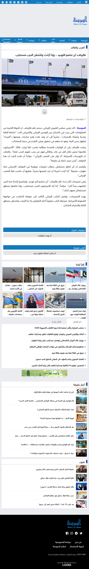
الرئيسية (84, 40)
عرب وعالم (53, 40)
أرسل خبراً (49, 1)
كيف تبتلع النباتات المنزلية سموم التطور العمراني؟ (55, 409)
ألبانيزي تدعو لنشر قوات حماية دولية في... (34, 312)
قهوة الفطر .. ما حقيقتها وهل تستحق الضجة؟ (57, 418)
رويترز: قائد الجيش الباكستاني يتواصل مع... (76, 286)
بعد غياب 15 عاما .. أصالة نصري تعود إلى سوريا (56, 504)
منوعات (32, 40)
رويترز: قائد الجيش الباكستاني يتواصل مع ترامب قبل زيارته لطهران (57, 340)
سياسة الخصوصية (63, 542)
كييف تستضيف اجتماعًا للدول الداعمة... (55, 312)
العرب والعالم (78, 47)
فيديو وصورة (19, 40)
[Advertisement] (31, 21)
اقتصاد (62, 40)
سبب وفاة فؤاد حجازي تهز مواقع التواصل (58, 495)
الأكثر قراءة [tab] (56, 321)
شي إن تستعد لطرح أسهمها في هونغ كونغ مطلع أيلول (54, 391)
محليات (74, 40)
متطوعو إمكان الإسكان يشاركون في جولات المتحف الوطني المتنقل (57, 346)
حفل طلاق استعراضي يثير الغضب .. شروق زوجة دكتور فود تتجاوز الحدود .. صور (44, 435)
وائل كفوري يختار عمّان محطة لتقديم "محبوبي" (57, 486)
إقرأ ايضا (80, 264)
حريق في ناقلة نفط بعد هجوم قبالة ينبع (55, 286)
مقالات (44, 40)
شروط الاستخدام (77, 546)
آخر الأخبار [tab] (77, 321)
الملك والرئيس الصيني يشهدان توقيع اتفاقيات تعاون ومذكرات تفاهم (56, 333)
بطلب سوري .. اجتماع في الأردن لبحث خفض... (13, 288)
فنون (82, 461)
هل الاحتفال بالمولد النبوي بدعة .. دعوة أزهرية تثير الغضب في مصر (49, 426)
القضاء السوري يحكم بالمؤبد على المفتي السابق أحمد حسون (60, 359)
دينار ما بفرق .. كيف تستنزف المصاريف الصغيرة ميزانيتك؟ (52, 453)
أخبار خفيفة (79, 384)
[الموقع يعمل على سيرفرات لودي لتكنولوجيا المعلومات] (67, 564)
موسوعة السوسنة (6, 40)
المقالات (70, 1)
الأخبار (79, 1)
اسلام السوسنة (59, 546)
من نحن (38, 1)
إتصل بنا (59, 1)
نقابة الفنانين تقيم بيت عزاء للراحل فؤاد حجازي (57, 477)
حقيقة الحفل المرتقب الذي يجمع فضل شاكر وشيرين (55, 469)
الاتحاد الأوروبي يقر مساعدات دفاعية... (15, 312)
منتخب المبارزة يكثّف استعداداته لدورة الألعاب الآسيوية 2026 (59, 327)
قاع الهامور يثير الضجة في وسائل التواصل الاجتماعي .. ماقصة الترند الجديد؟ (46, 400)
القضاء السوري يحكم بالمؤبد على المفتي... (35, 286)
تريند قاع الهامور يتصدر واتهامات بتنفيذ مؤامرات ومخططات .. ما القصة (47, 444)
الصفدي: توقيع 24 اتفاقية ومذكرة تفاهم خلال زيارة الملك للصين (58, 365)
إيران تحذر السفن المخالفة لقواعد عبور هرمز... (78, 314)
